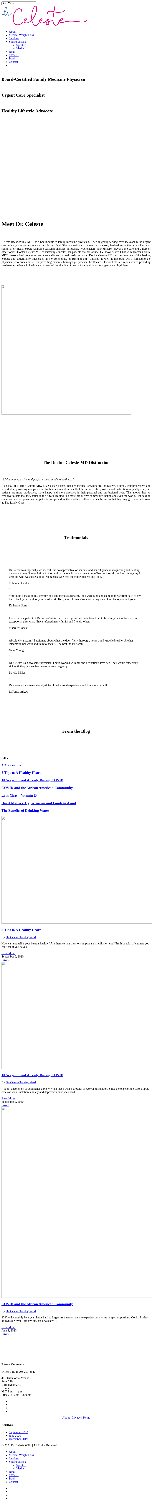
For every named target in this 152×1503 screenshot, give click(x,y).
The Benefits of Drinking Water (25, 810)
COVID (14, 55)
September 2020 (18, 1432)
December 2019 (18, 1439)
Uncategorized (13, 765)
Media (20, 48)
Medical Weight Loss (21, 35)
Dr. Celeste (12, 937)
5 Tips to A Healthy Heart (21, 773)
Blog (12, 51)
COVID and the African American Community (37, 788)
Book (12, 58)
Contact (13, 61)
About (12, 31)
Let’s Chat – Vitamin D (19, 795)
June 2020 (15, 1435)
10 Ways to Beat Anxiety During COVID (32, 780)
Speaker (21, 45)
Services (14, 38)
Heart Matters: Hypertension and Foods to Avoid (38, 803)
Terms (86, 1417)
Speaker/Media (18, 41)
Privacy (76, 1417)
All (3, 765)
